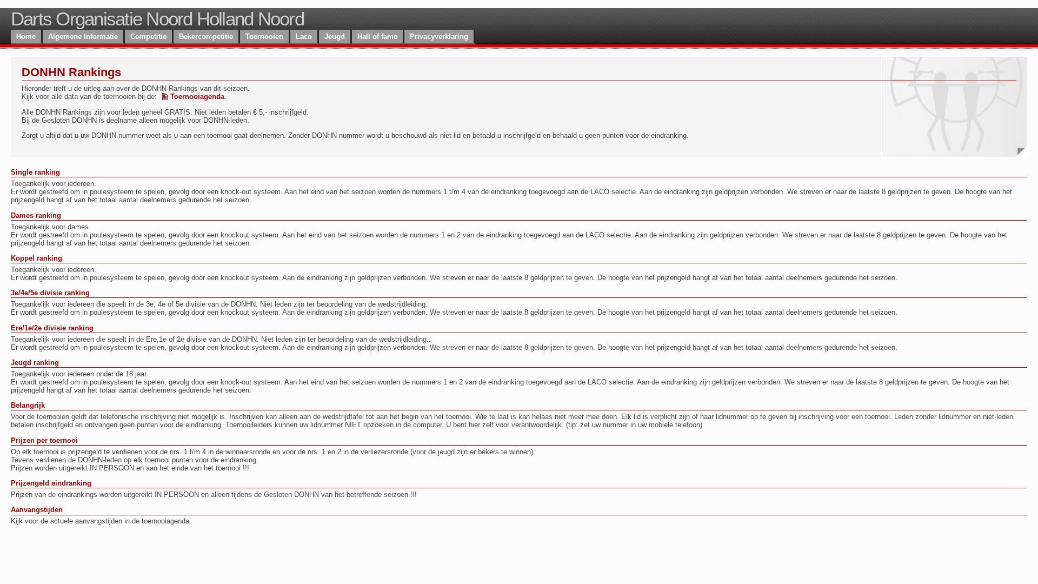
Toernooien (264, 36)
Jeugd (334, 36)
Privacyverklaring (439, 36)
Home (26, 36)
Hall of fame (377, 36)
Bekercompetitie (206, 36)
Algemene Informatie (83, 36)
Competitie (148, 36)
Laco (304, 36)
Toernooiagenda (197, 96)
